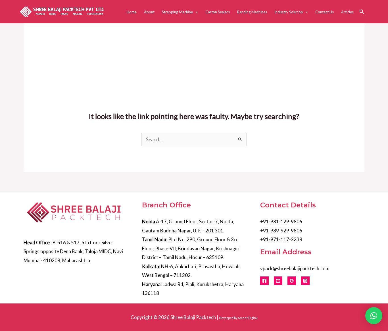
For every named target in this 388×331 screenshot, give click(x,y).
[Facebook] (264, 280)
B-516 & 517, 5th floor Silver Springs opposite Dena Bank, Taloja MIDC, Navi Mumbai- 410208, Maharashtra (73, 251)
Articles (347, 12)
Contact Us (324, 12)
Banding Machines (252, 12)
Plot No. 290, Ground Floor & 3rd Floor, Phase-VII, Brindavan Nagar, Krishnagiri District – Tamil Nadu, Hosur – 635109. (190, 248)
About (149, 12)
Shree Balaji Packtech (193, 317)
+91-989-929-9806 (281, 231)
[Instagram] (305, 280)
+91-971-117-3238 (281, 239)
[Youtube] (278, 280)
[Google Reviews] (291, 280)
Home (132, 12)
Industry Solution (288, 12)
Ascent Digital (248, 318)
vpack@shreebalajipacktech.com (294, 268)
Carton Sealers (217, 12)
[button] (195, 12)
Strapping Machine (177, 12)
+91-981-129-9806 (281, 221)
